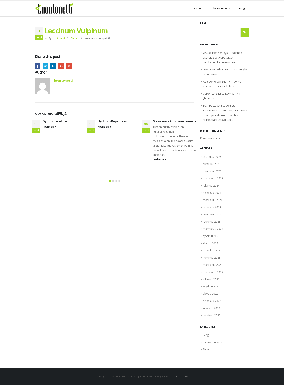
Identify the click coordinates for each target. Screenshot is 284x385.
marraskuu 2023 (213, 229)
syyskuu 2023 (211, 236)
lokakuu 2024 (211, 185)
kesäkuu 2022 (211, 308)
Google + (61, 66)
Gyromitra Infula (55, 121)
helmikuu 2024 (212, 207)
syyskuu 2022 (211, 286)
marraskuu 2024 (213, 178)
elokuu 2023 (210, 243)
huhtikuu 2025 (211, 164)
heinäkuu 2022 (212, 301)
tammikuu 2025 (212, 171)
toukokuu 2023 (212, 250)
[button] (109, 181)
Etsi (203, 23)
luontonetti (58, 38)
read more (49, 127)
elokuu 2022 (210, 293)
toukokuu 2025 (212, 157)
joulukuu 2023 (211, 221)
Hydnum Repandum (112, 121)
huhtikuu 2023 (211, 257)
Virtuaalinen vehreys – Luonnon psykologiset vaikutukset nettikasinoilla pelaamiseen (222, 57)
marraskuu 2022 (213, 272)
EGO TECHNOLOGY (178, 376)
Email (69, 66)
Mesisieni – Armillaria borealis (174, 121)
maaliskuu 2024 (212, 200)
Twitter (45, 66)
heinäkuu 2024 (212, 193)
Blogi (242, 8)
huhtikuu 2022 (211, 315)
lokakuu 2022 (211, 279)
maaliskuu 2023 (212, 265)
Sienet (198, 8)
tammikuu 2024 (212, 214)
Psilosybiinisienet (220, 8)
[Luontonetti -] (54, 8)
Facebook (37, 66)
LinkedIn (53, 66)
